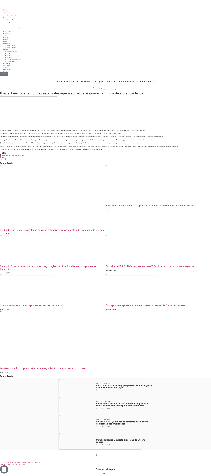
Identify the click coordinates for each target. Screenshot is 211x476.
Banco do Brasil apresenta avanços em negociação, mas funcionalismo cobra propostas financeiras (48, 268)
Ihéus (116, 89)
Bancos (9, 24)
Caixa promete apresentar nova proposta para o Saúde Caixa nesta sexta (145, 305)
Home (5, 10)
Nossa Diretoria (11, 16)
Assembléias (10, 30)
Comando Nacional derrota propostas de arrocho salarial (31, 305)
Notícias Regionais (12, 20)
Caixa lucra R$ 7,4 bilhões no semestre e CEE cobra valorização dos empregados (150, 266)
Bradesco (112, 89)
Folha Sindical (7, 32)
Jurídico (5, 36)
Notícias (5, 18)
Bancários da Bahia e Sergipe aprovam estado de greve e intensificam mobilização (150, 205)
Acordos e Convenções (14, 28)
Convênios (6, 34)
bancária (106, 89)
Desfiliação (6, 38)
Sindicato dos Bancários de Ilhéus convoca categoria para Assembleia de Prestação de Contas (52, 230)
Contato (5, 40)
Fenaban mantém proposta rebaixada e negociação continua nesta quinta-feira (43, 368)
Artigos (9, 22)
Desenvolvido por (105, 469)
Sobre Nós (6, 12)
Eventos (9, 26)
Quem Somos (11, 14)
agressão (101, 89)
